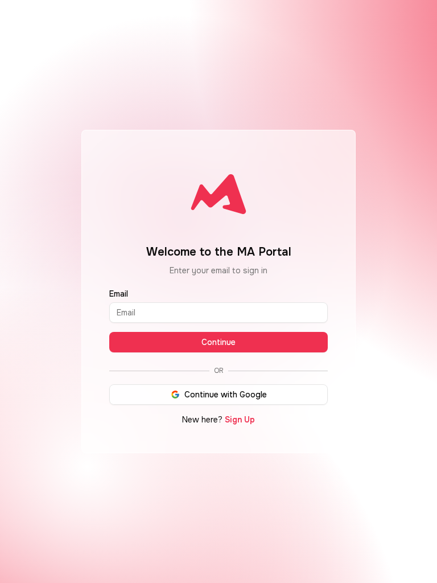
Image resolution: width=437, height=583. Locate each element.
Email (118, 294)
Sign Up (240, 419)
